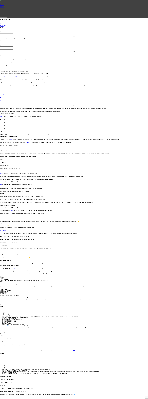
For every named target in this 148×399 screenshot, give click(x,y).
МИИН (13, 102)
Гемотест (11, 139)
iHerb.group (1, 59)
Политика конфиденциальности (3, 25)
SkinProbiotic (1, 173)
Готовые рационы (2, 5)
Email (1, 278)
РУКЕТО (1, 116)
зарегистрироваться (25, 148)
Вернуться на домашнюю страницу (4, 24)
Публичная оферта (2, 26)
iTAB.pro (1, 184)
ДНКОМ (15, 268)
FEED (0, 4)
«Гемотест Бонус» (28, 142)
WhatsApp (8, 325)
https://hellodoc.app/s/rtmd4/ (3, 230)
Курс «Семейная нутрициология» (4, 91)
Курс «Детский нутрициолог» (3, 94)
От (0, 276)
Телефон (1, 277)
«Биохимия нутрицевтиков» (3, 100)
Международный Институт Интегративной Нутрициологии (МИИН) (8, 76)
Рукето (19, 134)
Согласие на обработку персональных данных (6, 279)
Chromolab (11, 210)
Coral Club (15, 148)
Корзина (1, 6)
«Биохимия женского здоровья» (4, 97)
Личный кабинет (2, 7)
